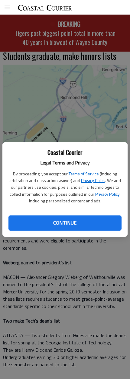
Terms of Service (84, 174)
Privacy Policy (93, 180)
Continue (64, 222)
